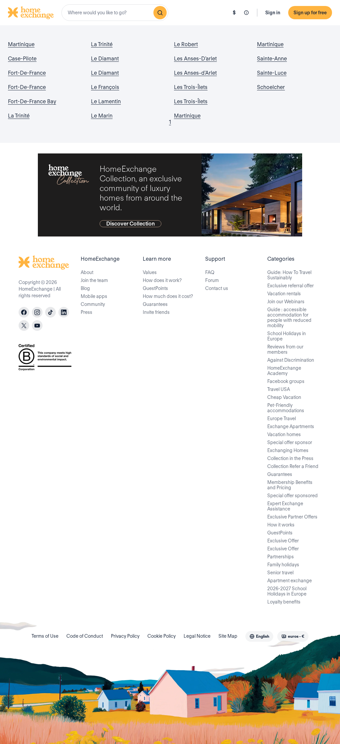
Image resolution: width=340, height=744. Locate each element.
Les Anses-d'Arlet (195, 73)
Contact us (216, 288)
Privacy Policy (125, 636)
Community (93, 304)
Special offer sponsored (292, 495)
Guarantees (155, 304)
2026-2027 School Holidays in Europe (286, 591)
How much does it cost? (168, 296)
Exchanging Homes (287, 450)
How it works (281, 524)
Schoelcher (271, 87)
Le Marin (102, 116)
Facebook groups (285, 381)
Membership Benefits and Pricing (289, 485)
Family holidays (283, 564)
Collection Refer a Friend (292, 466)
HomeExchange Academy (284, 370)
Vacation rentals (284, 293)
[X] (24, 325)
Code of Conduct (84, 636)
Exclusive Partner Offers (292, 516)
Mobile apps (94, 296)
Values (150, 272)
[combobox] (115, 13)
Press (86, 312)
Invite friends (156, 312)
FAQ (209, 272)
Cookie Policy (161, 636)
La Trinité (19, 116)
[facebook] (24, 312)
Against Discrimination (290, 360)
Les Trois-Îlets (191, 87)
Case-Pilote (22, 58)
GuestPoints (155, 288)
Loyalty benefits (283, 601)
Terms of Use (45, 636)
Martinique (21, 44)
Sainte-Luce (272, 73)
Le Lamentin (106, 101)
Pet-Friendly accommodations (285, 408)
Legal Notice (197, 636)
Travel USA (278, 389)
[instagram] (37, 312)
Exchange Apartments (290, 426)
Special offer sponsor (289, 442)
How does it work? (162, 280)
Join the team (94, 280)
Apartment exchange (289, 580)
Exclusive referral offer (290, 285)
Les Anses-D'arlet (195, 58)
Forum (212, 280)
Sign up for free (310, 12)
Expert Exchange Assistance (285, 506)
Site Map (227, 636)
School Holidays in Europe (286, 336)
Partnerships (280, 556)
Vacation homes (284, 434)
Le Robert (186, 44)
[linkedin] (63, 312)
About (87, 272)
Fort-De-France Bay (32, 101)
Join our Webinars (285, 301)
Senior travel (280, 572)
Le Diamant (105, 58)
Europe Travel (281, 418)
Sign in (272, 12)
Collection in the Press (290, 458)
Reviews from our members (285, 349)
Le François (105, 87)
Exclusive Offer (283, 540)
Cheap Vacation (284, 397)
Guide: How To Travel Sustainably (289, 275)
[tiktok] (50, 312)
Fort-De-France (27, 73)
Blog (85, 288)
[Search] (160, 12)
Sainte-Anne (272, 58)
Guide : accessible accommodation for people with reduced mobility (289, 317)
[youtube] (37, 325)
